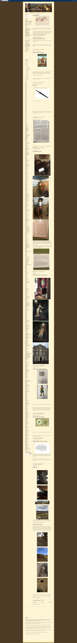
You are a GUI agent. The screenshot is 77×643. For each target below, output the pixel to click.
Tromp (26, 406)
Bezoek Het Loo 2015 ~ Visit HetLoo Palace (40, 274)
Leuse (25, 285)
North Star (26, 331)
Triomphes (26, 405)
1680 (25, 102)
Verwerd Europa (27, 422)
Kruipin (26, 280)
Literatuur (26, 288)
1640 (25, 88)
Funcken (26, 223)
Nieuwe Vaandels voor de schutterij (38, 416)
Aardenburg (26, 126)
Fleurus (26, 216)
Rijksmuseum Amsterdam (27, 46)
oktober (27, 69)
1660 (25, 92)
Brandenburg (26, 163)
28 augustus (26, 124)
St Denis (26, 382)
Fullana (26, 222)
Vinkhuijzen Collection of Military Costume (27, 44)
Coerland (26, 176)
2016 (26, 65)
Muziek (26, 315)
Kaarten (26, 267)
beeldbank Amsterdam (27, 148)
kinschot (26, 272)
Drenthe (26, 206)
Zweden (26, 449)
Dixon (25, 201)
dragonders (26, 204)
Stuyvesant (26, 391)
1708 (25, 112)
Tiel (25, 401)
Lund (25, 291)
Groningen (26, 239)
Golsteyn (26, 232)
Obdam (26, 332)
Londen (26, 290)
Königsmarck (26, 278)
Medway (26, 302)
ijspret (25, 255)
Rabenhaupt (26, 351)
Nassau (26, 319)
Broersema (26, 166)
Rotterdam (26, 364)
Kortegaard (26, 279)
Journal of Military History (28, 264)
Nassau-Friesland (27, 320)
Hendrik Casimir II (27, 246)
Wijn (25, 439)
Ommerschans (26, 333)
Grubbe (26, 240)
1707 (25, 111)
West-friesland (26, 437)
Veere (25, 419)
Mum (25, 311)
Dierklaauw (26, 198)
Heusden (26, 248)
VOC (25, 428)
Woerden (26, 444)
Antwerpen (26, 136)
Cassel (25, 170)
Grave (25, 236)
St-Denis (26, 383)
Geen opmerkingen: (42, 34)
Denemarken (26, 193)
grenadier (26, 237)
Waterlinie (26, 435)
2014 (26, 75)
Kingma (26, 271)
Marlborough (26, 297)
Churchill (26, 174)
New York (26, 322)
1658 (25, 91)
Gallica (26, 224)
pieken (26, 346)
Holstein (26, 249)
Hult (25, 252)
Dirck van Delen (27, 200)
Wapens (26, 433)
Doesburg (26, 202)
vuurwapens (26, 431)
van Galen (39, 148)
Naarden (26, 316)
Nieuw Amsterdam (27, 325)
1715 (25, 115)
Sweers (26, 392)
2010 (26, 78)
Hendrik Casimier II (27, 245)
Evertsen (26, 213)
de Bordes (26, 187)
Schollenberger (26, 370)
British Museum (26, 165)
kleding (26, 273)
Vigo (25, 424)
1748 (25, 117)
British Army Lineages (27, 164)
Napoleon (26, 318)
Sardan (26, 368)
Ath (25, 141)
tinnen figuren (26, 402)
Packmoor (26, 340)
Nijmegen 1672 (26, 327)
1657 (25, 90)
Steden (26, 386)
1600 (25, 84)
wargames (26, 434)
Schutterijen (26, 373)
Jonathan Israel (26, 261)
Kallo (25, 268)
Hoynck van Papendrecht (27, 251)
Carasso (26, 169)
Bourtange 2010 (26, 160)
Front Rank (26, 221)
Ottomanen (26, 336)
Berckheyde (26, 152)
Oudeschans (26, 338)
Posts (26, 15)
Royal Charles (26, 365)
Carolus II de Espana (27, 30)
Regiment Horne (27, 354)
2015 (26, 66)
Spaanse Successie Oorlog (27, 381)
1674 (25, 99)
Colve (25, 178)
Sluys (25, 378)
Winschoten (26, 442)
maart (27, 74)
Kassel (25, 270)
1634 (25, 87)
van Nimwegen (26, 417)
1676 (25, 100)
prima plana (26, 348)
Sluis (25, 377)
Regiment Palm (26, 355)
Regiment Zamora (27, 357)
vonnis (26, 429)
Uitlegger (26, 407)
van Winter (26, 418)
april (27, 73)
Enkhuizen (26, 211)
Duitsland (26, 207)
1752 (25, 118)
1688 (25, 104)
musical (26, 314)
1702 (25, 110)
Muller (26, 310)
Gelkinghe (26, 230)
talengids (26, 394)
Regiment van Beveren (27, 356)
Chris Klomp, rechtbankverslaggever (27, 31)
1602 (25, 85)
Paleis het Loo (26, 341)
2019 (26, 63)
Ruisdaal (26, 366)
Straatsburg (26, 390)
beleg (25, 150)
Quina (25, 350)
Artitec (26, 139)
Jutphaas (26, 266)
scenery (26, 369)
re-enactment (26, 352)
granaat (26, 235)
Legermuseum (26, 282)
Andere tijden (26, 135)
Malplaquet (26, 294)
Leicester (26, 283)
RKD (25, 360)
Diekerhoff (26, 197)
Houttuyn (26, 250)
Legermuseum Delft (27, 45)
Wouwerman (26, 445)
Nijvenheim (26, 329)
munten (26, 313)
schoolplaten (26, 371)
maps (25, 295)
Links (25, 287)
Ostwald (26, 335)
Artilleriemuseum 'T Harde (37, 151)
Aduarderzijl (26, 129)
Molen (25, 306)
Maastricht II (35, 467)
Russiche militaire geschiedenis (28, 34)
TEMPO (26, 397)
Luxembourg (26, 292)
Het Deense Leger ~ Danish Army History (39, 368)
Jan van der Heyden (27, 259)
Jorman (26, 263)
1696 (25, 108)
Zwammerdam (26, 447)
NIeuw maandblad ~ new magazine (38, 52)
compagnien (26, 179)
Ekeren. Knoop (26, 209)
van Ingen (26, 416)
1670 (25, 96)
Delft (25, 191)
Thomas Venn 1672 (27, 400)
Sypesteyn (26, 393)
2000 (25, 120)
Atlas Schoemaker (27, 142)
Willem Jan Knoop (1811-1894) (28, 21)
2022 (26, 60)
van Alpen (26, 412)
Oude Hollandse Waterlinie (28, 337)
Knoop (26, 276)
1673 (25, 98)
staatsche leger (26, 384)
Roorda (26, 363)
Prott (25, 349)
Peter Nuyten (26, 344)
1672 (25, 97)
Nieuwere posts (34, 602)
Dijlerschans (26, 199)
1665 (25, 93)
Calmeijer (26, 168)
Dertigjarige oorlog (27, 195)
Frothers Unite (26, 49)
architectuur (26, 137)
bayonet (26, 147)
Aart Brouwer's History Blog (28, 29)
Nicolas (26, 323)
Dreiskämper (26, 205)
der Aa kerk (26, 194)
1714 (25, 114)
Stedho (26, 387)
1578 (25, 83)
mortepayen (26, 309)
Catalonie (26, 171)
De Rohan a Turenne (27, 32)
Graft (25, 234)
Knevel (26, 275)
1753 (25, 119)
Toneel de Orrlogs (27, 403)
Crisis (25, 182)
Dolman (26, 203)
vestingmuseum (26, 423)
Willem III (26, 441)
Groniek (26, 238)
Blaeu (25, 156)
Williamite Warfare (27, 36)
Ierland (26, 254)
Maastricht (39, 600)
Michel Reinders (26, 303)
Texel (25, 399)
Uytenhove (26, 410)
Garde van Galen (27, 228)
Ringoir (26, 359)
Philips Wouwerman (27, 345)
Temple (26, 396)
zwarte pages (26, 448)
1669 (25, 95)
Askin (25, 140)
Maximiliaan (26, 301)
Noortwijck (26, 330)
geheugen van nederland (27, 229)
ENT (25, 212)
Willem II (26, 440)
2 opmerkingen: (41, 82)
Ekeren (26, 208)
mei (26, 72)
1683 (25, 103)
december (27, 67)
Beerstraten (26, 149)
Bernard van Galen (27, 154)
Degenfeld (26, 190)
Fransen (26, 218)
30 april (26, 125)
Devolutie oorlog (27, 196)
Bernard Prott (26, 153)
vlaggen (26, 427)
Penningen (26, 343)
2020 (26, 62)
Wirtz (25, 443)
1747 (25, 116)
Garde (25, 225)
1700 (25, 109)
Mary (25, 299)
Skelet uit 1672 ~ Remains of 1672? (38, 38)
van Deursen (26, 414)
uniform (26, 408)
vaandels (41, 438)
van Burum (26, 413)
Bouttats (26, 161)
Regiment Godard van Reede (28, 353)
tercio (25, 398)
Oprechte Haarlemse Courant (28, 334)
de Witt (26, 186)
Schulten (26, 372)
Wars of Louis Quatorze (27, 35)
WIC (25, 438)
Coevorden (26, 177)
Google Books (26, 233)
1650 (25, 89)
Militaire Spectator (27, 305)
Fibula (25, 215)
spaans (25, 379)
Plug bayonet (35, 85)
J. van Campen (26, 258)
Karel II (26, 269)
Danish (26, 185)
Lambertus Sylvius (27, 281)
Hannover (26, 242)
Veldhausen (26, 420)
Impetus (26, 256)
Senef (25, 374)
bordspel (26, 158)
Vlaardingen (26, 426)
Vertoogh (26, 421)
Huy (25, 253)
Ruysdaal (26, 367)
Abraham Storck (27, 127)
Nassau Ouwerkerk (28, 68)
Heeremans (26, 243)
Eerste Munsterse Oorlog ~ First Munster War (40, 120)
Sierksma (26, 376)
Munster (26, 312)
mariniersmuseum (27, 296)
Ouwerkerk (26, 339)
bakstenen (26, 146)
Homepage (42, 602)
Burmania (26, 167)
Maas (25, 293)
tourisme (26, 404)
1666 (25, 94)
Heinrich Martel (26, 244)
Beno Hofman (26, 151)
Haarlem (26, 241)
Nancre (26, 317)
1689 (25, 105)
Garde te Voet (26, 227)
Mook (25, 308)
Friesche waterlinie (27, 219)
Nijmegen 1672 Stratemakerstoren (27, 328)
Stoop (25, 389)
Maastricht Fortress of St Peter (38, 524)
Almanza (26, 133)
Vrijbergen (26, 430)
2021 (26, 61)
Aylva (25, 145)
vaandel (26, 411)
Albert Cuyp (26, 131)
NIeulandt (26, 324)
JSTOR (26, 265)
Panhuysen (26, 342)
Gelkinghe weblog (27, 33)
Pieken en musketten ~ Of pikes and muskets (40, 441)
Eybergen (26, 214)
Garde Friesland (26, 226)
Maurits (26, 300)
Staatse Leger (26, 385)
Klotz (25, 274)
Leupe (25, 284)
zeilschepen (26, 446)
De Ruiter (26, 188)
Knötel (26, 277)
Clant (25, 175)
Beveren (26, 155)
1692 (25, 107)
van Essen (26, 415)
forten (25, 217)
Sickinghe (26, 375)
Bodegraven (26, 157)
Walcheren (26, 432)
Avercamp (26, 144)
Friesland (26, 220)
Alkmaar (26, 132)
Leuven (26, 286)
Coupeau (26, 181)
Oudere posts (50, 602)
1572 (25, 82)
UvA (25, 409)
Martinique (26, 298)
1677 (25, 101)
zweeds (26, 450)
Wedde (26, 436)
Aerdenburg (26, 130)
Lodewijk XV (26, 289)
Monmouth (26, 307)
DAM (25, 184)
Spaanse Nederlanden (27, 380)
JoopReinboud (26, 262)
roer (25, 361)
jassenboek (26, 260)
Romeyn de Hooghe (27, 362)
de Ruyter (26, 189)
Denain (26, 192)
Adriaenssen (26, 128)
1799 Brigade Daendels (27, 28)
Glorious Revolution (27, 231)
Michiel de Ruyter (27, 304)
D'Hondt (26, 183)
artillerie (26, 138)
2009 (26, 79)
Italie (25, 257)
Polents (26, 347)
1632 (25, 86)
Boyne (25, 162)
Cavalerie (26, 172)
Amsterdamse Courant (27, 134)
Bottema (26, 159)
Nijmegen (26, 326)
